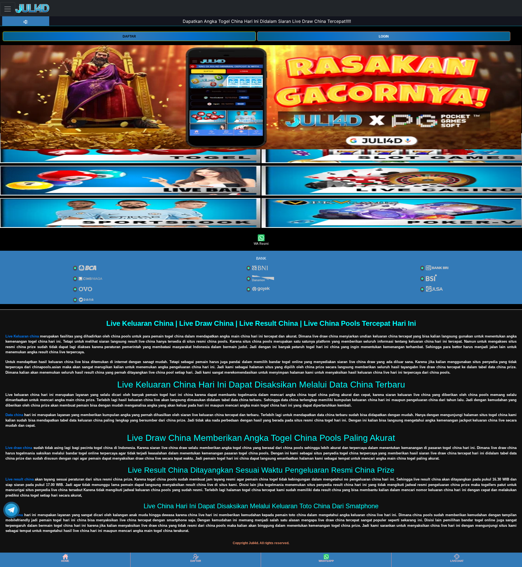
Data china (14, 415)
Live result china (19, 479)
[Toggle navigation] (7, 9)
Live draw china (18, 448)
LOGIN (384, 36)
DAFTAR (129, 36)
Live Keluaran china (22, 336)
